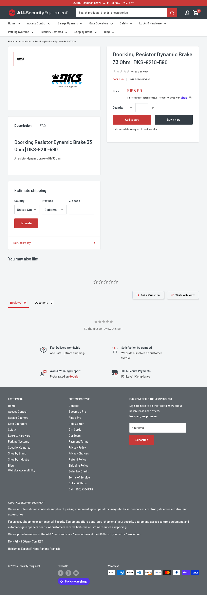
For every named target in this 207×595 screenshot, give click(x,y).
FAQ (43, 125)
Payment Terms (78, 441)
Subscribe (141, 440)
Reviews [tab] (15, 302)
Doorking (118, 79)
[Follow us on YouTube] (76, 573)
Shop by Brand (83, 32)
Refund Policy (22, 243)
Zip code (74, 201)
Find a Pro (75, 417)
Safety (124, 23)
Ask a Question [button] (150, 295)
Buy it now (173, 119)
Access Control (36, 23)
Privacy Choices (79, 453)
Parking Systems (18, 32)
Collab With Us (78, 483)
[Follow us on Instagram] (68, 573)
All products (24, 41)
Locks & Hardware (150, 23)
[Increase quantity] (152, 107)
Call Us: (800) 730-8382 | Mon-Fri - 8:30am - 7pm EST (103, 3)
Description (23, 125)
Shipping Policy (78, 465)
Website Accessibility (21, 470)
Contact (74, 405)
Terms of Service (79, 477)
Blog (107, 32)
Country (19, 201)
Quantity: (118, 107)
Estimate (26, 223)
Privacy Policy (77, 447)
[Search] (172, 12)
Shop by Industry (18, 459)
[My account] (187, 12)
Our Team (75, 435)
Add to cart (132, 119)
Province (47, 201)
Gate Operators (98, 23)
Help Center (76, 423)
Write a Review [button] (185, 295)
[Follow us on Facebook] (60, 573)
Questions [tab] (41, 302)
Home (12, 23)
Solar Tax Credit (79, 471)
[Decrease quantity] (131, 107)
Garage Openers (68, 23)
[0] (195, 12)
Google (73, 376)
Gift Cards (75, 429)
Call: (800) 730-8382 (81, 489)
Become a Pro (77, 411)
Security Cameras (52, 32)
